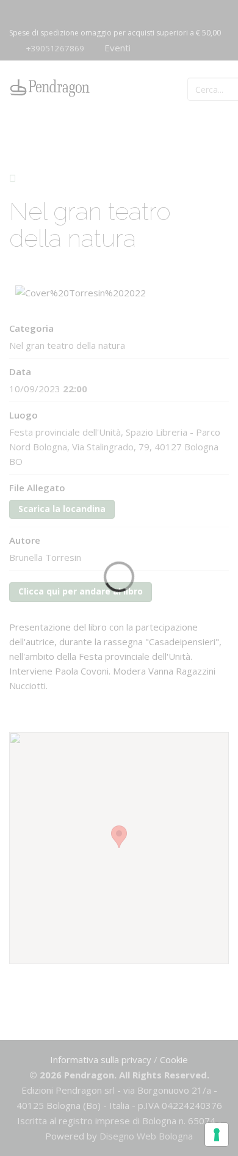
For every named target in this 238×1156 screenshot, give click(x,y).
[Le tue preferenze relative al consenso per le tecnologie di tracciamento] (216, 1134)
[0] (219, 87)
